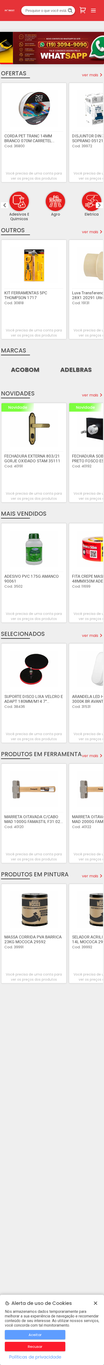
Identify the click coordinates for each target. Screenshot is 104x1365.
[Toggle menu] (93, 10)
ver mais (90, 75)
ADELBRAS (76, 370)
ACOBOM (25, 370)
